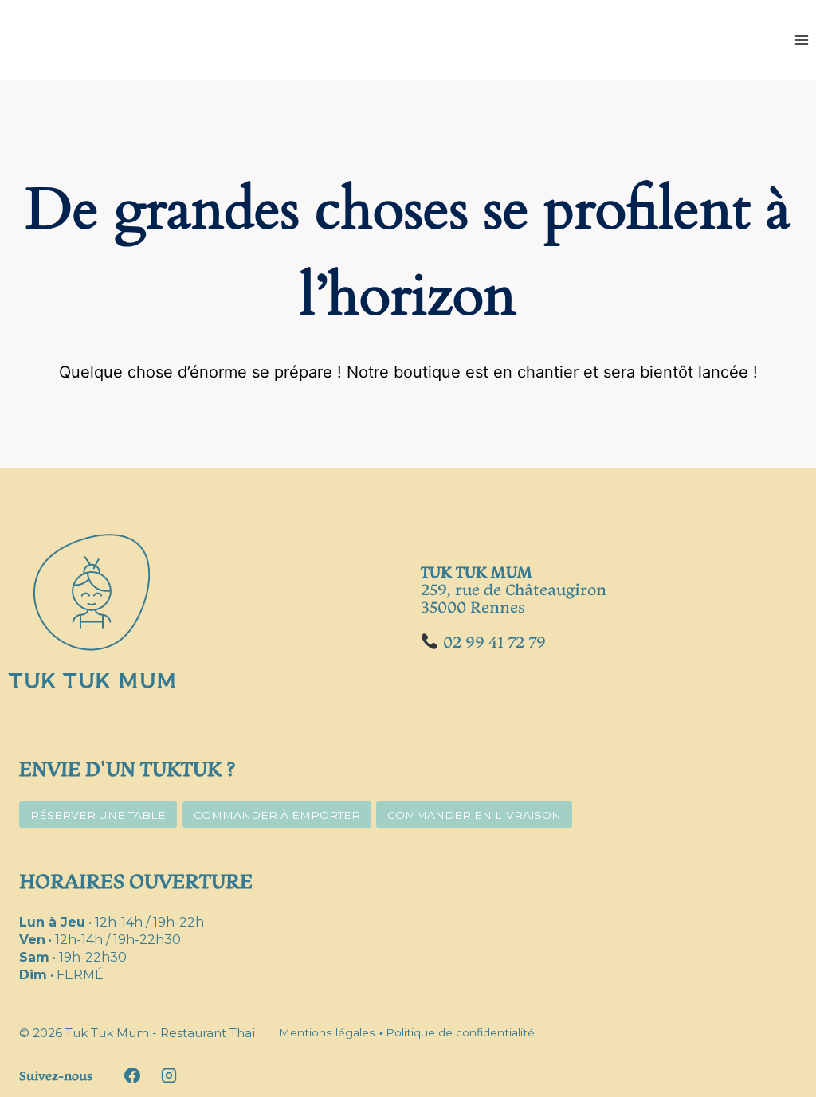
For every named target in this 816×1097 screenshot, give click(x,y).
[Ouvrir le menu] (801, 39)
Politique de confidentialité (460, 1032)
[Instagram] (169, 1075)
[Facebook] (132, 1075)
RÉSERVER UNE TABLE (98, 815)
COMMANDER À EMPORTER (277, 815)
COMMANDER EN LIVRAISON (474, 815)
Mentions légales (327, 1032)
